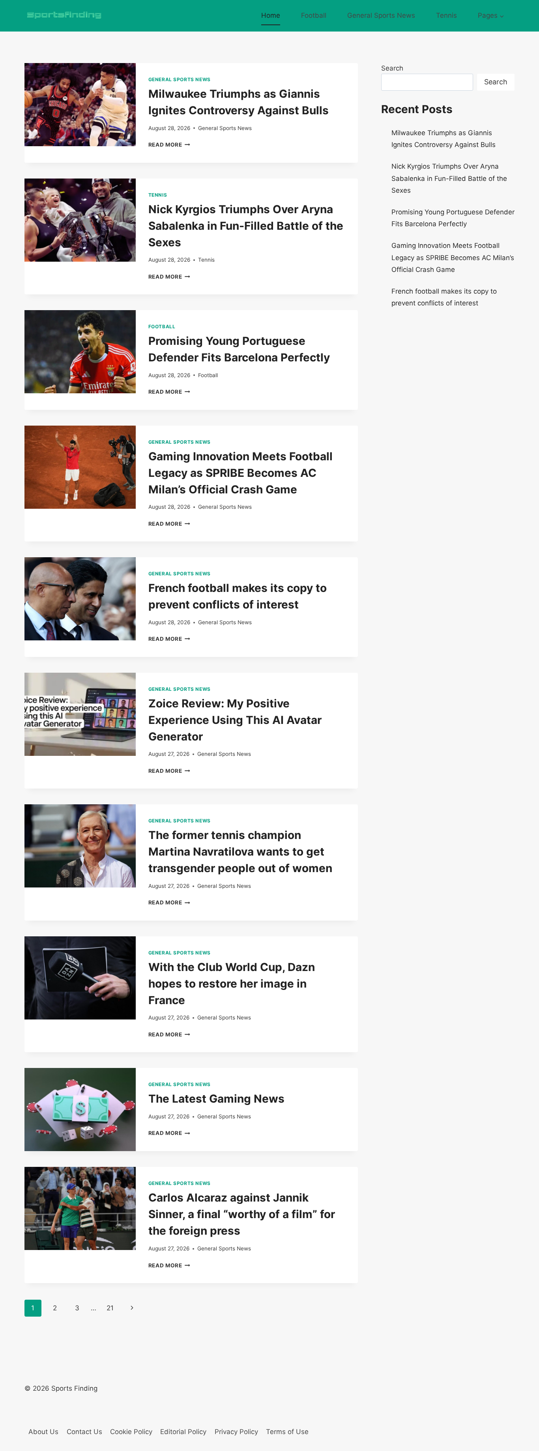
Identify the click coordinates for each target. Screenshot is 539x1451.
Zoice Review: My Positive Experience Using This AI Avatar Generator (235, 720)
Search (392, 68)
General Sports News (381, 15)
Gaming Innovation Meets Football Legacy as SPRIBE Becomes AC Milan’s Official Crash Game (240, 473)
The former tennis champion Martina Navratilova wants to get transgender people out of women (240, 851)
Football (313, 15)
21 (110, 1308)
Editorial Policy (183, 1432)
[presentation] (80, 104)
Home (270, 15)
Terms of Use (287, 1432)
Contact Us (84, 1432)
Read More (169, 144)
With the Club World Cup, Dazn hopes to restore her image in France (231, 983)
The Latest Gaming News (216, 1098)
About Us (43, 1432)
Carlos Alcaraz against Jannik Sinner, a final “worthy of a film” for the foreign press (241, 1214)
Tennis (446, 15)
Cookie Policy (131, 1432)
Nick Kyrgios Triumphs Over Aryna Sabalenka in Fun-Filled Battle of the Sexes (245, 226)
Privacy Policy (236, 1432)
